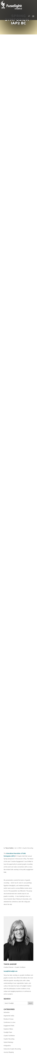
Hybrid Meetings (8, 1042)
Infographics (7, 1045)
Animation (7, 1012)
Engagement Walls (9, 1025)
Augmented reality (9, 1015)
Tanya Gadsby (9, 848)
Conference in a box (9, 1022)
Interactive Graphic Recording (12, 1049)
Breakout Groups (8, 1019)
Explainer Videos (8, 1029)
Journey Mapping (9, 1052)
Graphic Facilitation (9, 1035)
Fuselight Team (8, 1032)
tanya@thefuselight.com (10, 971)
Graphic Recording (27, 848)
